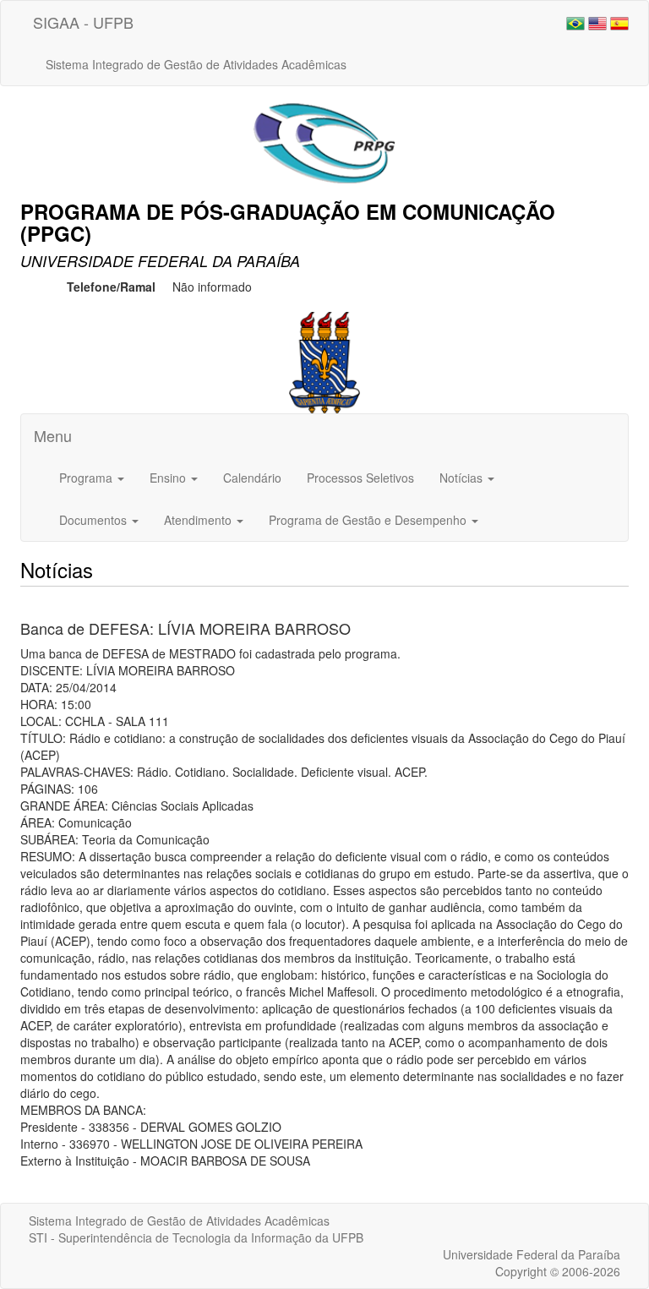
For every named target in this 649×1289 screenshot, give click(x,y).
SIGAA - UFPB (83, 22)
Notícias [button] (462, 477)
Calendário (252, 477)
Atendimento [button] (199, 519)
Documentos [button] (94, 519)
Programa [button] (87, 477)
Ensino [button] (169, 477)
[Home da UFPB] (325, 360)
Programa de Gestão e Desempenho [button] (369, 519)
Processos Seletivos (360, 477)
